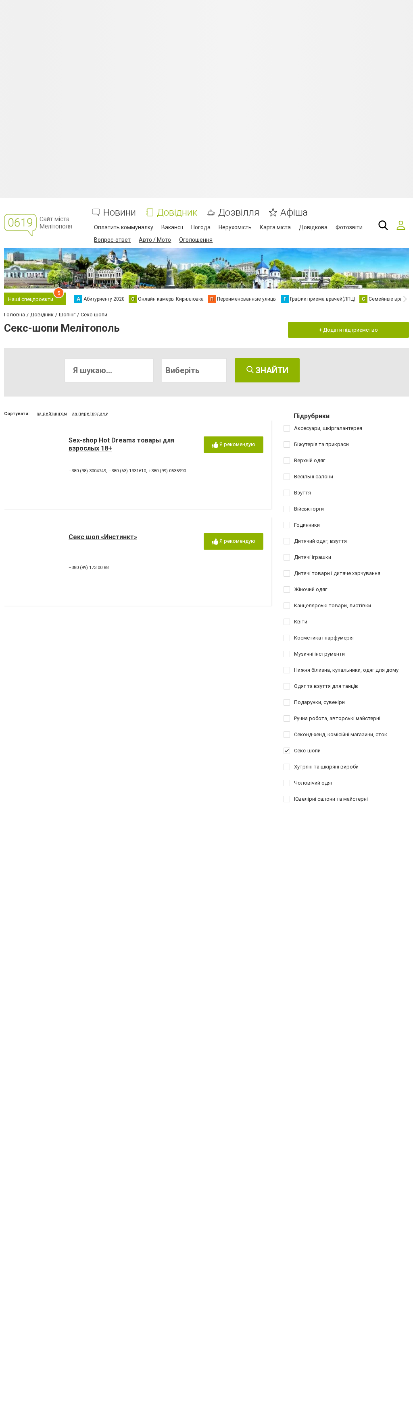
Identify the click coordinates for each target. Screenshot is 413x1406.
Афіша (294, 212)
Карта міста (275, 227)
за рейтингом (52, 413)
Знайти (271, 370)
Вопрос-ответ (112, 240)
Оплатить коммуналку (123, 227)
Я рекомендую (236, 444)
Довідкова (313, 227)
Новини (119, 212)
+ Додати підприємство (348, 330)
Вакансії (172, 227)
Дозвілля (238, 212)
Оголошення (196, 240)
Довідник (177, 212)
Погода (201, 227)
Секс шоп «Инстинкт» (103, 537)
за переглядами (90, 413)
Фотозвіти (349, 227)
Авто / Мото (155, 240)
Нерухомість (235, 227)
